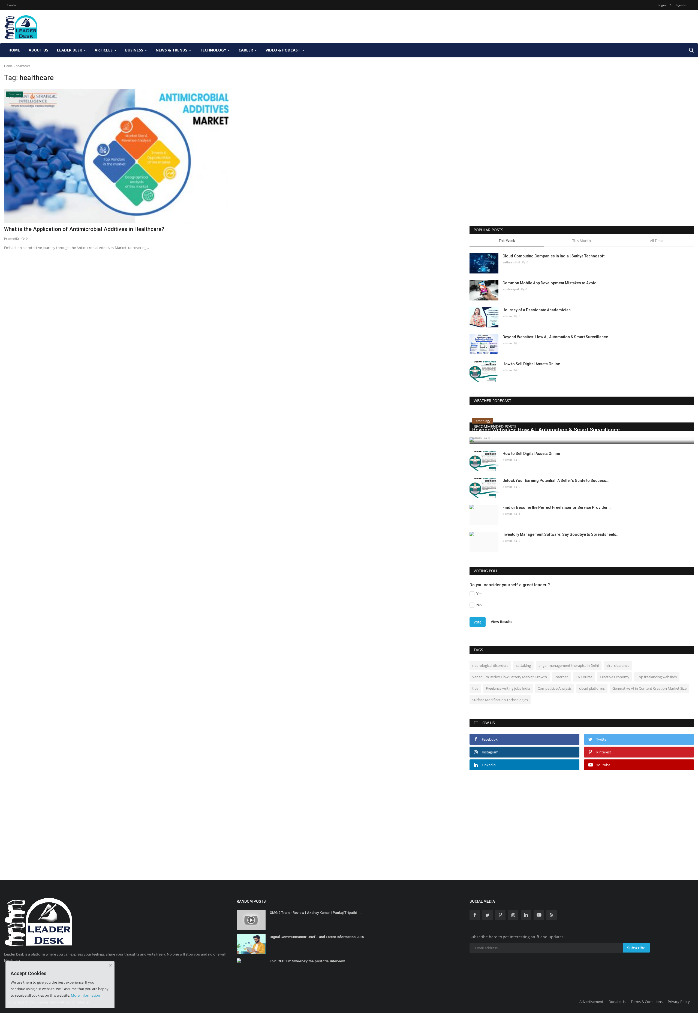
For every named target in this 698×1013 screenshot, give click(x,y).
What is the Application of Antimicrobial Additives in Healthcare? (84, 229)
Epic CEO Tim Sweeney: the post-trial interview (307, 961)
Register (681, 5)
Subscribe (636, 947)
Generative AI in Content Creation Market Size (649, 688)
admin (507, 316)
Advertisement (591, 1001)
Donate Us (617, 1001)
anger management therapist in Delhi (568, 665)
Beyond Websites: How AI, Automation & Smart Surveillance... (557, 337)
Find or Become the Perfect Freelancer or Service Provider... (557, 507)
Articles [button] (104, 50)
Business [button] (134, 50)
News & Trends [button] (172, 50)
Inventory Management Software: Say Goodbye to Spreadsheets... (561, 534)
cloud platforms (592, 688)
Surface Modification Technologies (500, 699)
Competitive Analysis (554, 688)
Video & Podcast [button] (284, 50)
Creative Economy (614, 676)
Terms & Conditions (647, 1001)
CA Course (584, 676)
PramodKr (11, 238)
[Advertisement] (594, 26)
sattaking (523, 665)
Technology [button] (213, 50)
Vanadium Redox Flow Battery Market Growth (509, 676)
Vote (478, 622)
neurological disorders (490, 665)
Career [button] (246, 50)
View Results (501, 621)
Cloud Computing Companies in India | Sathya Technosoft (553, 256)
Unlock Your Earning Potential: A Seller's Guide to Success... (556, 480)
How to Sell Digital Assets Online (531, 364)
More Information (85, 995)
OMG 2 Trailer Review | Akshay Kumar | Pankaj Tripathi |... (316, 913)
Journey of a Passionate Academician (537, 310)
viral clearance (617, 665)
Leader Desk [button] (70, 50)
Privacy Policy (679, 1001)
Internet (561, 676)
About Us (38, 50)
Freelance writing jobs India (508, 688)
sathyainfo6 (511, 262)
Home (14, 50)
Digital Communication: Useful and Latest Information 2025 (317, 937)
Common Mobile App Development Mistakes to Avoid (550, 283)
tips (475, 688)
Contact (13, 5)
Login (662, 5)
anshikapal (511, 289)
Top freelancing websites (657, 676)
